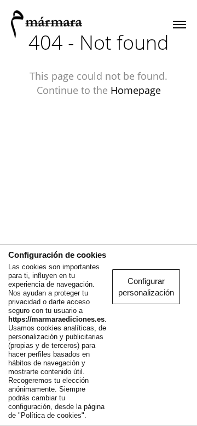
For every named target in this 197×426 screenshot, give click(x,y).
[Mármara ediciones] (46, 24)
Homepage (136, 90)
